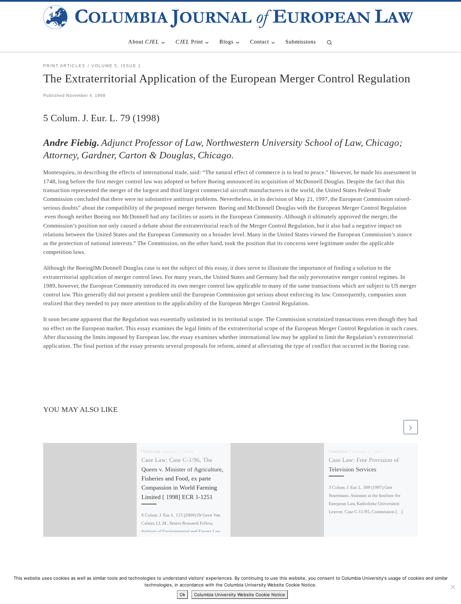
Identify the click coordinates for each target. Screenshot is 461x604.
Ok (182, 594)
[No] (452, 586)
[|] (228, 16)
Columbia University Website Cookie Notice (239, 594)
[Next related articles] (411, 427)
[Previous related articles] (395, 427)
